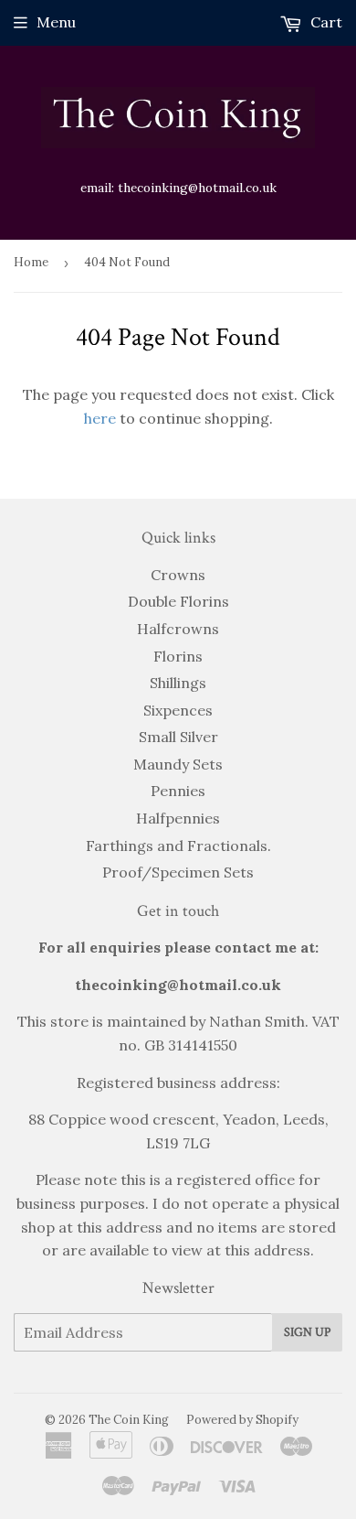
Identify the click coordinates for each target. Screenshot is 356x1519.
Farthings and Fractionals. (178, 845)
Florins (178, 656)
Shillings (178, 682)
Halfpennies (178, 818)
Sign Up (307, 1332)
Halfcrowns (178, 628)
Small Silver (178, 736)
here (100, 418)
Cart (324, 22)
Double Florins (178, 601)
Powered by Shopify (242, 1419)
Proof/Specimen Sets (178, 872)
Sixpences (178, 710)
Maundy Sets (178, 764)
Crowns (178, 575)
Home (31, 262)
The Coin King (129, 1419)
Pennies (178, 790)
